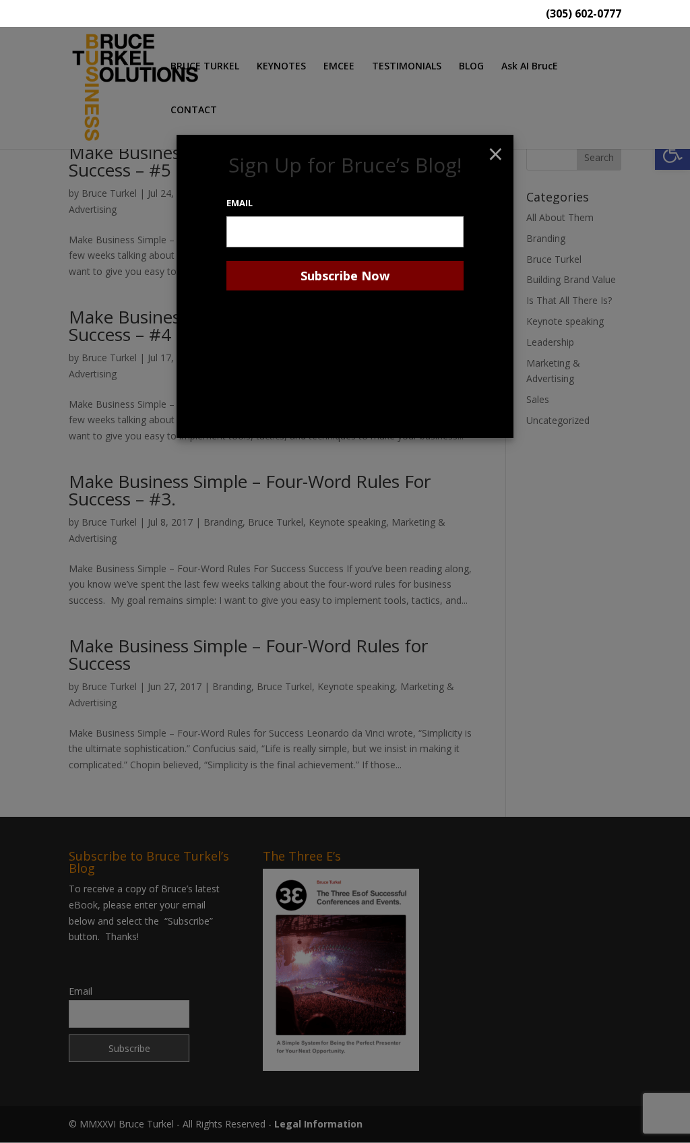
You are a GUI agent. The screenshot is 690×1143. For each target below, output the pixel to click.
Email (239, 203)
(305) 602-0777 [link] (583, 14)
